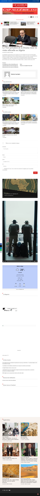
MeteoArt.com (21, 289)
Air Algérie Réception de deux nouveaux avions (9, 367)
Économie (3, 478)
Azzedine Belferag (26, 439)
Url (2, 164)
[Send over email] (1, 250)
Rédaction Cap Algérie (10, 52)
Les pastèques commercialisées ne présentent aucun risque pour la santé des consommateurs (29, 122)
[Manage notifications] (38, 494)
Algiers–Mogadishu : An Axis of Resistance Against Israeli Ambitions (10, 438)
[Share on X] (1, 246)
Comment (4, 146)
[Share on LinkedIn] (1, 248)
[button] (1, 23)
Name (3, 154)
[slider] (19, 261)
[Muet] (34, 261)
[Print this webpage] (1, 252)
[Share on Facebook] (1, 244)
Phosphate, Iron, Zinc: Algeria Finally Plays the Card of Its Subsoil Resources (10, 481)
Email (3, 159)
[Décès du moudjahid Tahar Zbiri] (39, 248)
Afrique (6, 457)
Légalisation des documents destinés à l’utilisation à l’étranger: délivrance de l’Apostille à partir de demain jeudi (31, 24)
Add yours (17, 143)
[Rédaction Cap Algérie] (7, 74)
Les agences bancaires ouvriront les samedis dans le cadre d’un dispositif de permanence (14, 23)
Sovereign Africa (24, 438)
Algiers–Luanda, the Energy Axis (9, 458)
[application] (20, 231)
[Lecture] (3, 261)
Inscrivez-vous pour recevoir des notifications (9, 380)
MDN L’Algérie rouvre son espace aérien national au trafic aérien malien (9, 105)
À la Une (3, 457)
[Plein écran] (36, 261)
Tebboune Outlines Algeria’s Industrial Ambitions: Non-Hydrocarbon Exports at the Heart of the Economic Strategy (29, 459)
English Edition (9, 457)
